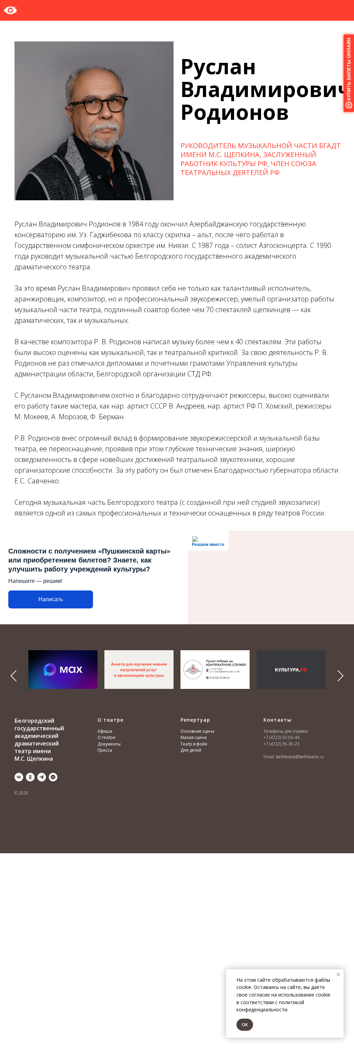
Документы (109, 744)
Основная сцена (197, 731)
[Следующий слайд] (340, 675)
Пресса (104, 750)
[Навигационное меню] (12, 10)
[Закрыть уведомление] (338, 974)
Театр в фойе (193, 744)
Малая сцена (193, 737)
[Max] (53, 777)
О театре (106, 737)
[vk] (19, 777)
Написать (50, 599)
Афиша (104, 731)
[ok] (30, 777)
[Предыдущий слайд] (13, 675)
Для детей (190, 750)
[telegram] (41, 777)
